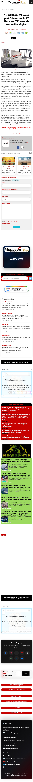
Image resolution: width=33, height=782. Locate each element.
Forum (3, 535)
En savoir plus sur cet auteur (19, 143)
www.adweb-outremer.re (13, 764)
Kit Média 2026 (16, 713)
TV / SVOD (10, 9)
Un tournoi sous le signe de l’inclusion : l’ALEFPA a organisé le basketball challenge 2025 (16, 499)
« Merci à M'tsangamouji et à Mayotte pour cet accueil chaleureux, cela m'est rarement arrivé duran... (20, 478)
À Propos (16, 708)
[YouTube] (22, 653)
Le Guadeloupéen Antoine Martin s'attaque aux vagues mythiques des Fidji (15, 486)
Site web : (5, 196)
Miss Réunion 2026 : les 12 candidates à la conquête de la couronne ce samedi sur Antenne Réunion (14, 424)
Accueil (3, 9)
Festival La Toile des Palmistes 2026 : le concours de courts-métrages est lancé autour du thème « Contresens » (16, 408)
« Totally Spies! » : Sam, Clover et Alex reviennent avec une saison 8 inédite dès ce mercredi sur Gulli (8, 172)
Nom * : (4, 182)
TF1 (20, 134)
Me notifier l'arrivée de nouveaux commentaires (12, 222)
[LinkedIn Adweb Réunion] (4, 767)
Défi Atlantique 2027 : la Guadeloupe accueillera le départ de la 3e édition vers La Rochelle (15, 461)
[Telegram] (16, 658)
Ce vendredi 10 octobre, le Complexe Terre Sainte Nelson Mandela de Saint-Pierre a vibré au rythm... (19, 504)
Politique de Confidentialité (16, 689)
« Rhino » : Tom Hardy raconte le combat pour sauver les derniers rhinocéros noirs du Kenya (24, 172)
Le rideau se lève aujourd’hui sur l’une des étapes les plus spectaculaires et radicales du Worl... (19, 490)
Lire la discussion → (8, 309)
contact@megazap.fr (12, 733)
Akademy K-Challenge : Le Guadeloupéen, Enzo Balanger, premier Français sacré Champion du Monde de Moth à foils (16, 513)
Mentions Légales (16, 685)
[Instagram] (11, 653)
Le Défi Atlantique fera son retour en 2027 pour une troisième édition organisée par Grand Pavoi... (19, 466)
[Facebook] (5, 653)
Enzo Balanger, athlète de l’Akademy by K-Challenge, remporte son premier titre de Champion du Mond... (20, 518)
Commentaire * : (6, 203)
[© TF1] (16, 50)
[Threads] (27, 653)
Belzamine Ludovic (8, 138)
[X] (16, 653)
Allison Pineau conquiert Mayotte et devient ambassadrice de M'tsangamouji (15, 474)
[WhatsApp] (11, 658)
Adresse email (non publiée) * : (10, 189)
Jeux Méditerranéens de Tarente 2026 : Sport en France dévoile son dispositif (15, 431)
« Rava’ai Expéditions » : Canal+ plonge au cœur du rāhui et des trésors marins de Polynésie (16, 436)
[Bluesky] (22, 658)
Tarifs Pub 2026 (16, 696)
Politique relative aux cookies (16, 701)
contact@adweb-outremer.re (15, 759)
